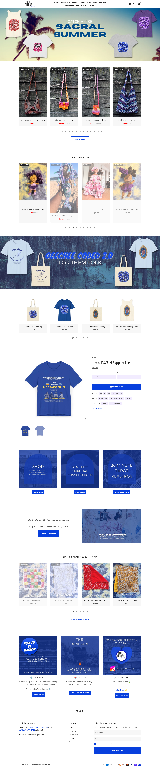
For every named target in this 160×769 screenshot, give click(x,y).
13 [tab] (102, 131)
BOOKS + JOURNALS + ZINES (81, 2)
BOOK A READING (122, 492)
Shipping (72, 731)
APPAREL (102, 2)
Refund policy (74, 734)
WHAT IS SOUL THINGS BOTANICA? (76, 5)
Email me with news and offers (105, 744)
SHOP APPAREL (80, 140)
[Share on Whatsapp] (113, 393)
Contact (92, 5)
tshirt (128, 398)
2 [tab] (62, 131)
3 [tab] (66, 131)
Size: (119, 373)
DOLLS (95, 2)
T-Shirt (94, 357)
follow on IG (122, 695)
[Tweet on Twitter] (104, 393)
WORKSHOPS (65, 2)
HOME (56, 2)
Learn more (38, 694)
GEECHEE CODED (115, 403)
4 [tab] (69, 131)
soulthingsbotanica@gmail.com (32, 735)
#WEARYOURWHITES (27, 730)
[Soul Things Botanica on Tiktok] (83, 711)
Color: (98, 373)
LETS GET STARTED (48, 533)
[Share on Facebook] (100, 393)
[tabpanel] (33, 96)
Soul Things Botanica (34, 764)
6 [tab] (76, 131)
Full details (97, 408)
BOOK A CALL (80, 492)
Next (139, 97)
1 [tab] (58, 131)
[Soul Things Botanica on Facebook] (77, 711)
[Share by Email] (121, 393)
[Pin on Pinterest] (108, 393)
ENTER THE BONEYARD (80, 693)
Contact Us (73, 738)
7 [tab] (80, 131)
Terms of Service (75, 742)
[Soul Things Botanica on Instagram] (80, 711)
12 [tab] (98, 131)
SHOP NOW (38, 492)
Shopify (50, 764)
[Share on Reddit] (117, 393)
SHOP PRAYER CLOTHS (80, 620)
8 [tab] (84, 131)
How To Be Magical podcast (38, 727)
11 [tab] (94, 131)
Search (71, 727)
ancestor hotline (116, 398)
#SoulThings (120, 690)
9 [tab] (87, 131)
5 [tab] (73, 131)
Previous (21, 193)
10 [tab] (91, 131)
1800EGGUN (103, 398)
